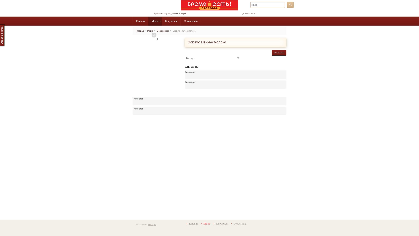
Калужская (171, 21)
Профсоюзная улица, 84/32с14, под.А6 (170, 14)
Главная (140, 21)
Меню (155, 21)
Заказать (279, 52)
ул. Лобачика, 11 (249, 14)
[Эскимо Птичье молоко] (154, 35)
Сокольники (191, 21)
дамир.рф (152, 225)
